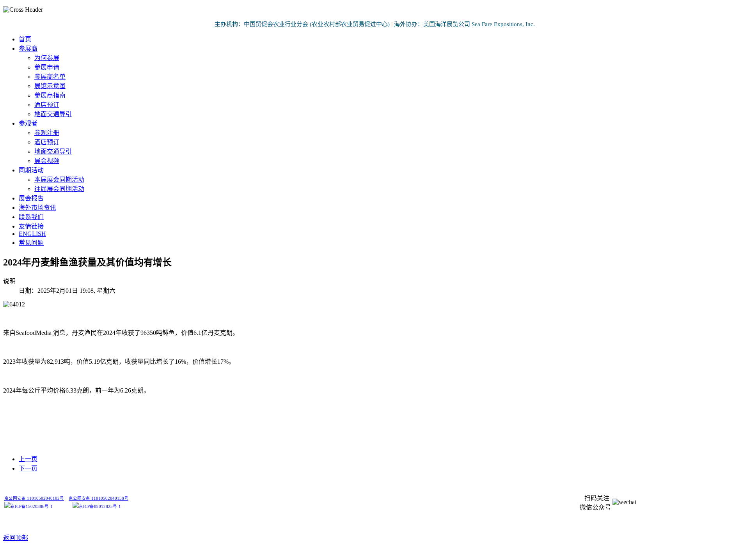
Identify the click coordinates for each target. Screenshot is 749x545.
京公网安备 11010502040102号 (34, 498)
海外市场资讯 (37, 207)
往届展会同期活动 (59, 189)
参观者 (28, 123)
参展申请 (46, 67)
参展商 (28, 48)
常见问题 (31, 242)
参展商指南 (50, 95)
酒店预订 (46, 104)
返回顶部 (15, 537)
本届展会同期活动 (59, 179)
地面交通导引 (53, 114)
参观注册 (46, 132)
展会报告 (31, 198)
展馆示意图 (50, 86)
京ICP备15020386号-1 (32, 506)
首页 (25, 39)
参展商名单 (50, 76)
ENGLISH (32, 233)
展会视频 (46, 160)
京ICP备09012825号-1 (100, 506)
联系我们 (31, 217)
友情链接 (31, 226)
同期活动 (31, 170)
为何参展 (46, 58)
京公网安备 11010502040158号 (98, 498)
